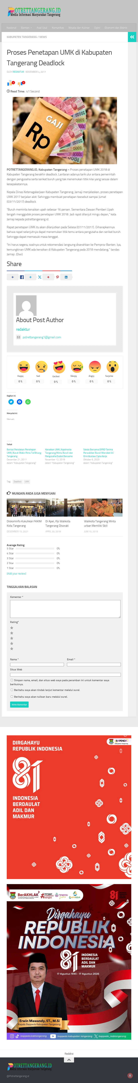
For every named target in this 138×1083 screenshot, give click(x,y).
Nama (14, 659)
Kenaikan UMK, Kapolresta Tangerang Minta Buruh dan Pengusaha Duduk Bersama (59, 453)
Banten (25, 27)
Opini (97, 27)
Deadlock (18, 481)
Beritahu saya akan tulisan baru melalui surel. (41, 696)
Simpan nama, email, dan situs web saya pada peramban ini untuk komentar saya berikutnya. (59, 682)
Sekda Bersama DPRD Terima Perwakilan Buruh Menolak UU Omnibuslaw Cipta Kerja (98, 453)
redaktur (18, 72)
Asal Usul (42, 27)
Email (71, 659)
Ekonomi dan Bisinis (116, 27)
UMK (27, 481)
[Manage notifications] (130, 1075)
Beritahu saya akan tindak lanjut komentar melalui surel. (47, 690)
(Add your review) (16, 573)
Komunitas (58, 27)
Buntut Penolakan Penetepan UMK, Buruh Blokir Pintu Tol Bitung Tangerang (24, 453)
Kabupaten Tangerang (22, 37)
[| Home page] (34, 12)
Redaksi (69, 1053)
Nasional (11, 27)
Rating (14, 622)
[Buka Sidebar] (132, 37)
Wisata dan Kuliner (79, 27)
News (43, 37)
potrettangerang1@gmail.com (42, 337)
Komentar (16, 597)
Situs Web (16, 669)
